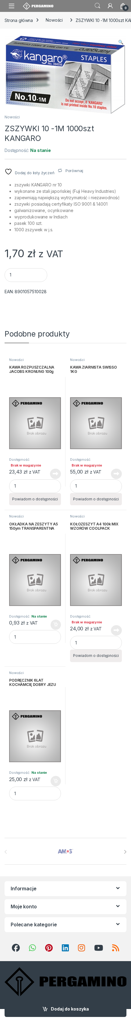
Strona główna (19, 20)
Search (97, 5)
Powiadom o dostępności (35, 499)
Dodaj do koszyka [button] (52, 625)
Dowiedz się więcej (52, 474)
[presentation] (125, 852)
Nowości (54, 20)
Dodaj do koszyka (70, 1008)
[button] (120, 42)
